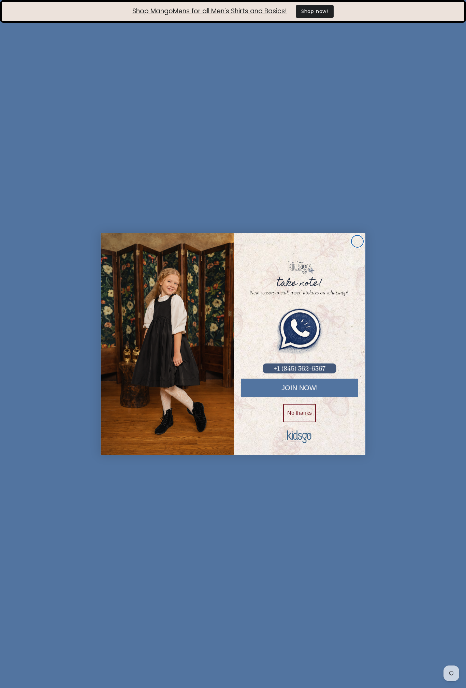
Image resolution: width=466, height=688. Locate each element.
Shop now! (314, 11)
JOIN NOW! (299, 388)
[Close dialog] (357, 241)
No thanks (299, 413)
